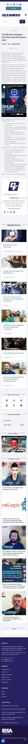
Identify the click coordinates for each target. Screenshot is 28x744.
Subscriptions (5, 682)
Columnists (4, 672)
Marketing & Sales (7, 277)
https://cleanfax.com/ (17, 206)
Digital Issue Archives (7, 674)
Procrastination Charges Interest (13, 353)
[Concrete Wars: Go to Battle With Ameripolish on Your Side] (14, 476)
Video (15, 30)
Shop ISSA (4, 696)
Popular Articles (5, 677)
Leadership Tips (7, 357)
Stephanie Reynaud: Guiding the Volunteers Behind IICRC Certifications (13, 327)
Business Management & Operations (12, 251)
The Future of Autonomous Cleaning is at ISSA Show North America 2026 (13, 299)
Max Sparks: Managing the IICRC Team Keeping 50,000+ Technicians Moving (13, 379)
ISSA (12, 30)
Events (3, 691)
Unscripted (6, 333)
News (7, 305)
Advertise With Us (6, 669)
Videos (3, 694)
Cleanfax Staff (16, 44)
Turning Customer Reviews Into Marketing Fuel (13, 709)
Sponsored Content (6, 679)
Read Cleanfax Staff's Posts (10, 194)
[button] (8, 4)
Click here (4, 174)
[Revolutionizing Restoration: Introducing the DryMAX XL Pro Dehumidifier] (14, 607)
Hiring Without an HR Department (10, 705)
